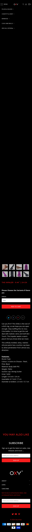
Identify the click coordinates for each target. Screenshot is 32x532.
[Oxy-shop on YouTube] (16, 514)
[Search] (23, 4)
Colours (4, 296)
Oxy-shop (18, 520)
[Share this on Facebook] (13, 317)
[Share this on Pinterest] (18, 317)
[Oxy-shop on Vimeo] (19, 514)
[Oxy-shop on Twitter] (12, 514)
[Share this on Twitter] (9, 317)
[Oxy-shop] (16, 4)
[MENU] (1, 4)
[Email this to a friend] (23, 317)
